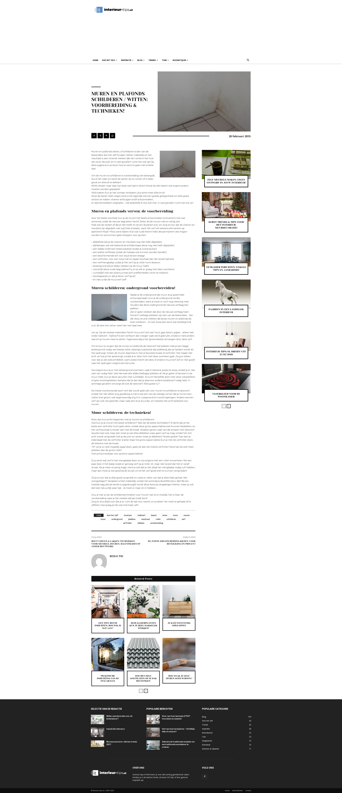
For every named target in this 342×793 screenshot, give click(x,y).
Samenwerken (237, 790)
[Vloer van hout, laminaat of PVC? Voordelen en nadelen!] (153, 719)
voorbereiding (156, 523)
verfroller (127, 523)
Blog (139, 60)
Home (95, 60)
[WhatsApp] (112, 135)
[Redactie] (99, 562)
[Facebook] (94, 135)
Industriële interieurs (115, 729)
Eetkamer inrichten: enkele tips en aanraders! (226, 268)
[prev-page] (141, 691)
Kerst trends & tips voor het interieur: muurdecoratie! (226, 225)
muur (103, 519)
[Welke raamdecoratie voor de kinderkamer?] (97, 719)
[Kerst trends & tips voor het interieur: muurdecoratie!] (226, 206)
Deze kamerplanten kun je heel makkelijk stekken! (143, 625)
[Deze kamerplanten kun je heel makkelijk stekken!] (143, 601)
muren (187, 515)
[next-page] (146, 691)
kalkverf (141, 515)
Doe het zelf (108, 60)
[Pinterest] (106, 135)
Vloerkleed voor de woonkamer (226, 395)
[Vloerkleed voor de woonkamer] (226, 378)
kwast (154, 515)
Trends (152, 60)
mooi (175, 515)
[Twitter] (100, 135)
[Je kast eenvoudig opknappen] (178, 601)
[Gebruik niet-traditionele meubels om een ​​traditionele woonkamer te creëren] (153, 745)
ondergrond (117, 519)
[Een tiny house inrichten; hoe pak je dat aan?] (107, 601)
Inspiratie (126, 60)
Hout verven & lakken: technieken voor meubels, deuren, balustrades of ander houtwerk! (115, 543)
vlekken (140, 523)
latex (164, 515)
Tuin (164, 60)
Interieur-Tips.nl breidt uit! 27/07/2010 (226, 353)
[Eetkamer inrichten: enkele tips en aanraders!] (226, 251)
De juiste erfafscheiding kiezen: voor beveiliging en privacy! (171, 542)
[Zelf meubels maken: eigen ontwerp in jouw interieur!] (226, 164)
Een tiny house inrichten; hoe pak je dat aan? (108, 625)
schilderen (171, 519)
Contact (248, 790)
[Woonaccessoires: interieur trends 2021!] (97, 743)
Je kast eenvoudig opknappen (179, 624)
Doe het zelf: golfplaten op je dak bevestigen (143, 678)
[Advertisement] (185, 10)
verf (183, 519)
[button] (248, 60)
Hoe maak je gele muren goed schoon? (179, 677)
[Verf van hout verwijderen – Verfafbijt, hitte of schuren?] (153, 732)
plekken (131, 519)
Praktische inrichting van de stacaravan (108, 678)
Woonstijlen (179, 60)
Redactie (116, 556)
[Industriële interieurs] (97, 732)
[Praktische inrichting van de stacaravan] (107, 654)
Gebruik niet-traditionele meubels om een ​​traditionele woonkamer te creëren (178, 744)
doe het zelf (112, 515)
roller (158, 519)
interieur (128, 515)
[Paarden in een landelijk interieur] (226, 294)
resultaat (145, 519)
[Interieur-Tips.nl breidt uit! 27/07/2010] (226, 336)
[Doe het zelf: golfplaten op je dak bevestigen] (143, 654)
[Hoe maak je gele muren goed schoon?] (178, 654)
